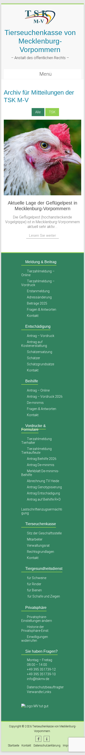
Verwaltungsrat (38, 545)
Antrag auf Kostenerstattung (34, 344)
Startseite (13, 745)
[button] (38, 739)
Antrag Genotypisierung (44, 487)
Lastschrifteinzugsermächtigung (41, 511)
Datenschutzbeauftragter (45, 687)
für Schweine (36, 578)
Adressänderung (39, 297)
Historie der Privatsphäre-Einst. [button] (35, 629)
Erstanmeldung (38, 291)
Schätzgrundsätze (40, 364)
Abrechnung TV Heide (43, 481)
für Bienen (34, 590)
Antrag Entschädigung (43, 493)
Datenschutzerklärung (47, 745)
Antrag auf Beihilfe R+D (44, 499)
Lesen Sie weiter (42, 235)
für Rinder (34, 584)
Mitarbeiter (34, 539)
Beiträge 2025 (37, 303)
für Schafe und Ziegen (43, 596)
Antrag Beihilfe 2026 (41, 459)
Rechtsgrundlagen (40, 552)
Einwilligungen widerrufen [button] (34, 638)
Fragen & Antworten (41, 309)
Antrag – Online (38, 390)
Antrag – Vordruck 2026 (45, 396)
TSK (52, 112)
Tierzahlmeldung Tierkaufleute (36, 450)
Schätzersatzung (39, 352)
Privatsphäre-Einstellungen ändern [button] (36, 619)
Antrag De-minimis (40, 465)
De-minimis (35, 403)
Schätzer (33, 358)
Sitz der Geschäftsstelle (44, 533)
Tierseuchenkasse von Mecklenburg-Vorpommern (40, 41)
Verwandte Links (39, 692)
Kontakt (32, 316)
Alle (38, 112)
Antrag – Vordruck (40, 336)
